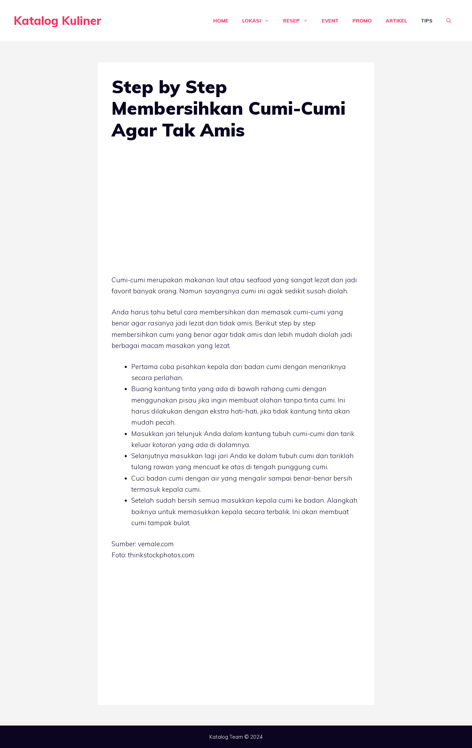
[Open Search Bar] (449, 20)
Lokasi (251, 21)
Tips (427, 21)
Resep (291, 21)
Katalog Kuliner (58, 20)
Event (330, 21)
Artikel (396, 21)
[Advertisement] (236, 202)
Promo (362, 21)
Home (220, 21)
